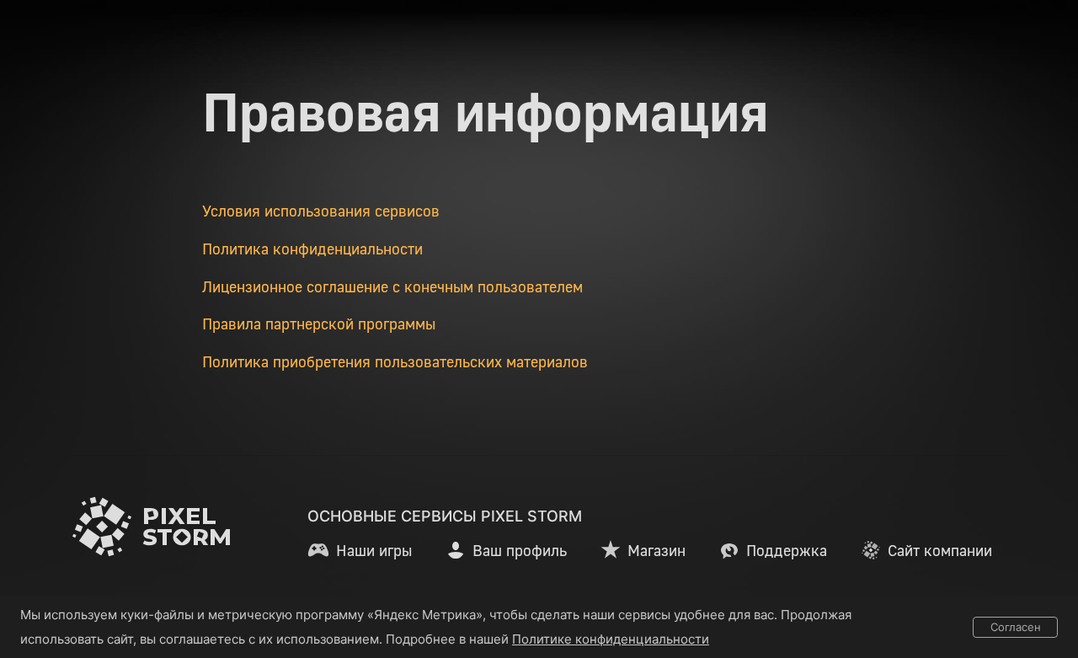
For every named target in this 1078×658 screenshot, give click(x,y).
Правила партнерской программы (318, 323)
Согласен (1015, 627)
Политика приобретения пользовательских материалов (395, 361)
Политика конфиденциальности (312, 248)
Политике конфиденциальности (610, 639)
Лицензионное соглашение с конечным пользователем (392, 286)
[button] (359, 550)
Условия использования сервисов (321, 210)
